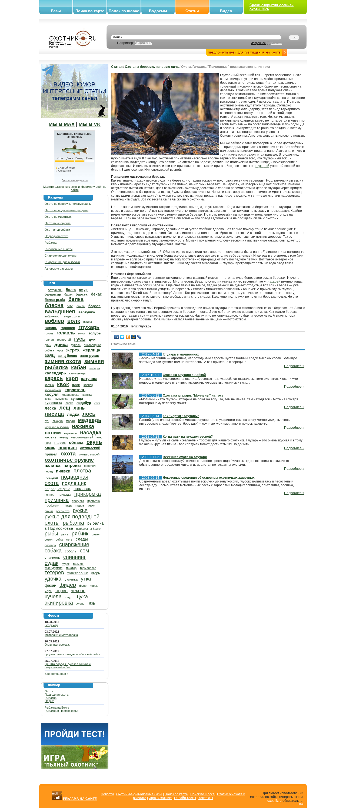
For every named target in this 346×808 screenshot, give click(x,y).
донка (61, 344)
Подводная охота (56, 236)
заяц (50, 355)
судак (51, 563)
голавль (65, 333)
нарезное (70, 433)
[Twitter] (122, 336)
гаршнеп (68, 328)
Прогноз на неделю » (75, 180)
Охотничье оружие (58, 223)
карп (72, 378)
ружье (80, 510)
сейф (59, 539)
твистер (71, 567)
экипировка (59, 603)
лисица (54, 414)
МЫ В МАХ (62, 124)
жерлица (91, 350)
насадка (90, 432)
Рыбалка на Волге (57, 707)
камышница (77, 373)
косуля (52, 394)
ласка (69, 402)
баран (68, 294)
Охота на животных (58, 216)
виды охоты (72, 316)
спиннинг (74, 557)
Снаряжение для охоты (60, 255)
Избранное (258, 43)
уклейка (71, 579)
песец (49, 471)
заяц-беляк (67, 356)
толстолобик (77, 573)
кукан (48, 398)
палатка (52, 465)
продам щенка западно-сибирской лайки (72, 654)
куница (77, 399)
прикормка (87, 494)
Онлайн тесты (185, 798)
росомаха (62, 511)
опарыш (67, 447)
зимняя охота (63, 361)
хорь (48, 591)
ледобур (83, 403)
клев (76, 385)
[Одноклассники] (128, 336)
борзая (94, 306)
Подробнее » (294, 366)
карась (54, 378)
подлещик (74, 483)
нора (48, 442)
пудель (80, 505)
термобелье (88, 567)
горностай (64, 339)
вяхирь (51, 328)
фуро (82, 585)
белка (76, 299)
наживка (83, 426)
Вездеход (51, 625)
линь (79, 408)
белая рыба (55, 300)
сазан (95, 534)
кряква (87, 394)
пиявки (63, 471)
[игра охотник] (74, 768)
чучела (53, 596)
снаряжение (74, 544)
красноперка (70, 394)
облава (76, 442)
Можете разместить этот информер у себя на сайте (74, 188)
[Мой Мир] (134, 336)
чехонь (78, 590)
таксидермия (53, 567)
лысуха (57, 421)
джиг (93, 339)
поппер (49, 494)
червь (61, 590)
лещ (64, 408)
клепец (88, 385)
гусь (79, 339)
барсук (82, 294)
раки (91, 505)
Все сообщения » (56, 673)
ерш (60, 350)
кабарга (94, 368)
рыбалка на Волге (88, 528)
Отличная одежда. (57, 644)
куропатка (53, 403)
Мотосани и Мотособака (61, 634)
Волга (71, 290)
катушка (89, 378)
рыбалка (73, 523)
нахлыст (50, 437)
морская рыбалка (57, 427)
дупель (76, 345)
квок (63, 384)
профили (52, 505)
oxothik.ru (274, 801)
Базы (56, 11)
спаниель (52, 557)
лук (47, 421)
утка (86, 579)
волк (73, 321)
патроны (72, 465)
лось (88, 414)
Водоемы (158, 11)
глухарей (262, 166)
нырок (60, 443)
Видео (226, 11)
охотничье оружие (69, 460)
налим (53, 432)
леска (50, 408)
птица (67, 505)
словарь (50, 545)
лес (97, 403)
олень (50, 448)
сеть (69, 539)
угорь (95, 573)
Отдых (49, 701)
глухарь (88, 327)
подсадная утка (57, 489)
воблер (54, 321)
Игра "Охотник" (160, 798)
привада (64, 494)
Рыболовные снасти (58, 249)
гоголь (49, 333)
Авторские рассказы (59, 268)
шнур (68, 597)
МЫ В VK (90, 124)
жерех (72, 350)
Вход (301, 803)
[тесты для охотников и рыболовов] (74, 744)
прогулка (78, 500)
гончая (49, 339)
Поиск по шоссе (124, 11)
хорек (94, 585)
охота (68, 454)
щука (81, 596)
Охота (49, 691)
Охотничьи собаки (57, 229)
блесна (54, 305)
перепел (89, 465)
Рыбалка (50, 242)
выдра (87, 321)
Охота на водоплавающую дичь (66, 210)
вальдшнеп (60, 311)
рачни (49, 511)
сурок (65, 563)
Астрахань (143, 43)
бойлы (80, 306)
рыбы (51, 534)
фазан (50, 585)
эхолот (81, 603)
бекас (96, 294)
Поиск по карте (89, 11)
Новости (107, 794)
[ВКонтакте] (116, 336)
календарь (55, 373)
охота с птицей (89, 454)
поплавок (82, 488)
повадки (51, 477)
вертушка (86, 312)
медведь (89, 420)
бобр (70, 306)
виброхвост (53, 316)
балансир (53, 294)
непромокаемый (82, 437)
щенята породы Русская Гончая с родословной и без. (68, 665)
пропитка (93, 500)
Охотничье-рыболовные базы (139, 794)
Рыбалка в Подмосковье (61, 710)
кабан (78, 367)
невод (63, 437)
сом (84, 551)
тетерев (54, 572)
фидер (67, 585)
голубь (95, 333)
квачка (49, 385)
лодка (73, 414)
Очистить (276, 43)
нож (99, 437)
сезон (48, 539)
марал (70, 421)
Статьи (192, 11)
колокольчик (53, 390)
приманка (57, 500)
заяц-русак (89, 356)
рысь (64, 534)
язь (92, 603)
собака (53, 551)
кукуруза (61, 398)
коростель (75, 389)
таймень (78, 563)
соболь (70, 551)
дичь (48, 345)
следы (82, 539)
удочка (53, 579)
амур (83, 290)
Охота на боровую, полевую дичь (68, 203)
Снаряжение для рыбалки (62, 262)
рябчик (80, 534)
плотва (82, 471)
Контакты (205, 798)
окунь (94, 442)
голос (82, 333)
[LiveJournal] (139, 336)
